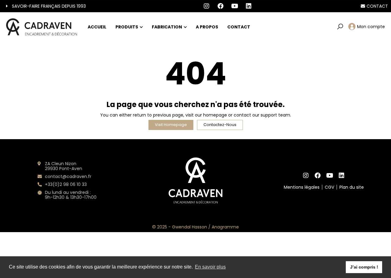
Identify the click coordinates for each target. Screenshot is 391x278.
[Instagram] (206, 6)
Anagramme (225, 227)
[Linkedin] (249, 6)
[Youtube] (234, 6)
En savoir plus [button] (210, 266)
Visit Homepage (171, 125)
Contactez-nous (219, 125)
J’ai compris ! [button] (364, 267)
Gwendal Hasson (189, 227)
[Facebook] (220, 6)
